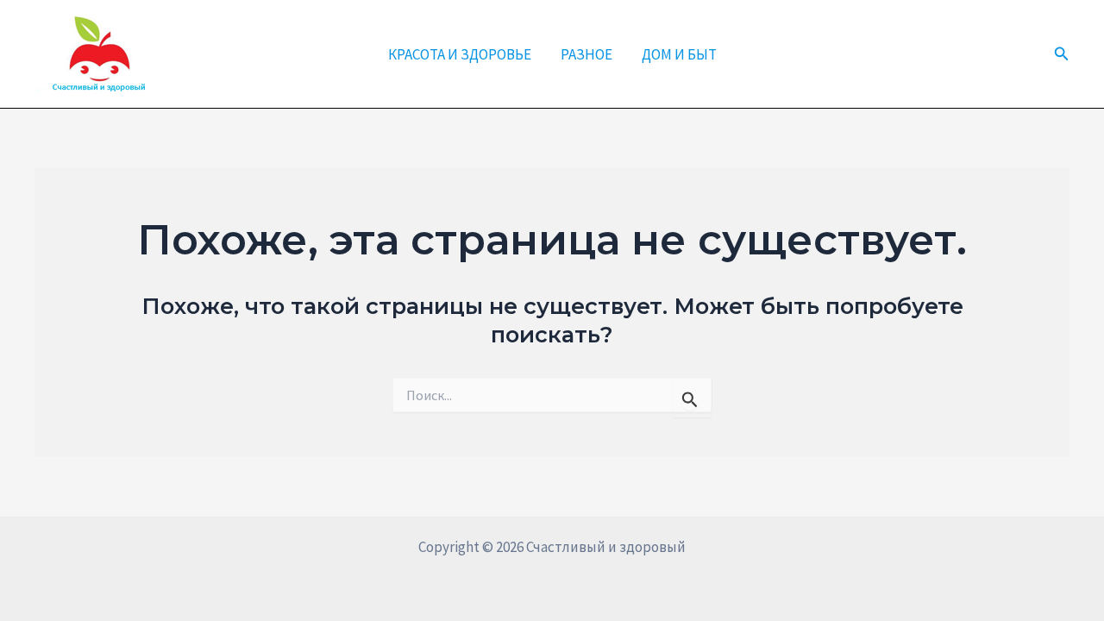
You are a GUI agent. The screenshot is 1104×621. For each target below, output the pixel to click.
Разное (586, 54)
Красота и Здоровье (459, 54)
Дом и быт (679, 54)
